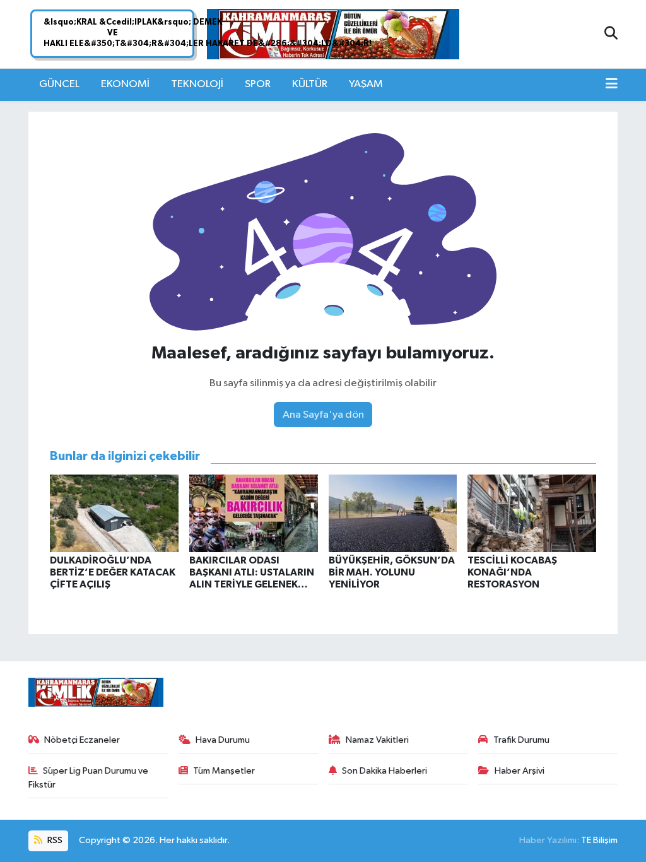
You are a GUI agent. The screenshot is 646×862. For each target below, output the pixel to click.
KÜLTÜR (309, 84)
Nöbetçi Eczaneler (82, 740)
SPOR (258, 84)
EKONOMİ (125, 84)
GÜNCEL (59, 84)
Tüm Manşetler (224, 771)
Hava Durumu (223, 740)
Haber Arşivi (519, 771)
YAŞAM (366, 84)
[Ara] (611, 34)
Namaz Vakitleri (377, 740)
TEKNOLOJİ (197, 84)
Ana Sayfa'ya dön (323, 415)
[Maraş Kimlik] (333, 34)
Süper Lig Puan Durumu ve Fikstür (88, 777)
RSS (53, 840)
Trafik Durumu (521, 740)
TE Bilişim (599, 840)
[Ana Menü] (612, 84)
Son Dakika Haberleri (384, 771)
